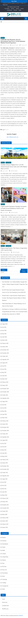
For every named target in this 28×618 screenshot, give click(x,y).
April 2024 (4, 414)
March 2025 (4, 378)
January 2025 (5, 385)
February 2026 (5, 343)
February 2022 (5, 498)
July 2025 (4, 366)
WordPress (21, 615)
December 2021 (5, 504)
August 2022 (4, 479)
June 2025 (4, 369)
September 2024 (5, 398)
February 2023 (5, 459)
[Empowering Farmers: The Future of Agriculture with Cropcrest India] (14, 236)
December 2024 (5, 388)
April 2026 (4, 336)
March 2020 (4, 514)
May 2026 (4, 333)
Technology (4, 579)
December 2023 (5, 427)
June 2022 (4, 485)
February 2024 (5, 420)
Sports (3, 576)
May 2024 (4, 411)
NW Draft (4, 566)
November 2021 (5, 508)
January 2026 (5, 346)
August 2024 (4, 401)
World (3, 589)
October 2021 (5, 511)
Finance (3, 547)
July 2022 (4, 482)
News (3, 563)
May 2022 (4, 488)
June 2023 (4, 446)
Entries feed (4, 602)
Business (12, 8)
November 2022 (5, 469)
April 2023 (4, 453)
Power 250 (4, 569)
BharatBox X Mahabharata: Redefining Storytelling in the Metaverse (5, 270)
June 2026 (4, 330)
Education (15, 10)
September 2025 (5, 359)
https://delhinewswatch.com (12, 137)
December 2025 (5, 349)
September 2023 (5, 437)
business (7, 129)
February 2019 (5, 524)
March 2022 (4, 495)
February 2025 (5, 382)
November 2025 (5, 353)
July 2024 (4, 404)
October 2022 (5, 472)
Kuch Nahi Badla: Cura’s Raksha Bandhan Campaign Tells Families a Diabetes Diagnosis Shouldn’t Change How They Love (14, 284)
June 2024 (4, 408)
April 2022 (4, 491)
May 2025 (4, 372)
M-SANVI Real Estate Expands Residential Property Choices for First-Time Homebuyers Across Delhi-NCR (14, 291)
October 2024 (5, 395)
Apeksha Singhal (15, 45)
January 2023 (5, 462)
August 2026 (4, 324)
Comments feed (5, 605)
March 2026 (4, 340)
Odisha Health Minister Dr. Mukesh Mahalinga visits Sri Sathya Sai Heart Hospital (14, 305)
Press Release (7, 8)
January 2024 (5, 424)
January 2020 (5, 521)
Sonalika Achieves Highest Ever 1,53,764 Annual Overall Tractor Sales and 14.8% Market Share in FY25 (14, 166)
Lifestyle (22, 8)
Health (20, 10)
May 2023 (4, 449)
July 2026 (4, 327)
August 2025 (4, 362)
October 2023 (5, 433)
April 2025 (4, 375)
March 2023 (4, 456)
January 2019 (5, 527)
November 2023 (5, 430)
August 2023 (4, 440)
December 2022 (5, 466)
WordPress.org (5, 608)
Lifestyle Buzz (5, 556)
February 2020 (5, 517)
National (17, 8)
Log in (3, 599)
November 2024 (5, 391)
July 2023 (4, 443)
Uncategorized (5, 585)
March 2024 (4, 417)
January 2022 (5, 501)
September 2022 (5, 475)
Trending (4, 582)
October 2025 (5, 356)
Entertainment (9, 10)
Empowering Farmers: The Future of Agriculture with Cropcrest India (14, 249)
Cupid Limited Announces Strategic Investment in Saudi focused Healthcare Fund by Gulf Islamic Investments (14, 208)
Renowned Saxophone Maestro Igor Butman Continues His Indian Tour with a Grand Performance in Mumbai (24, 270)
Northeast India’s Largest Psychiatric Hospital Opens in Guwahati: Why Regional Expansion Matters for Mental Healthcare (14, 298)
